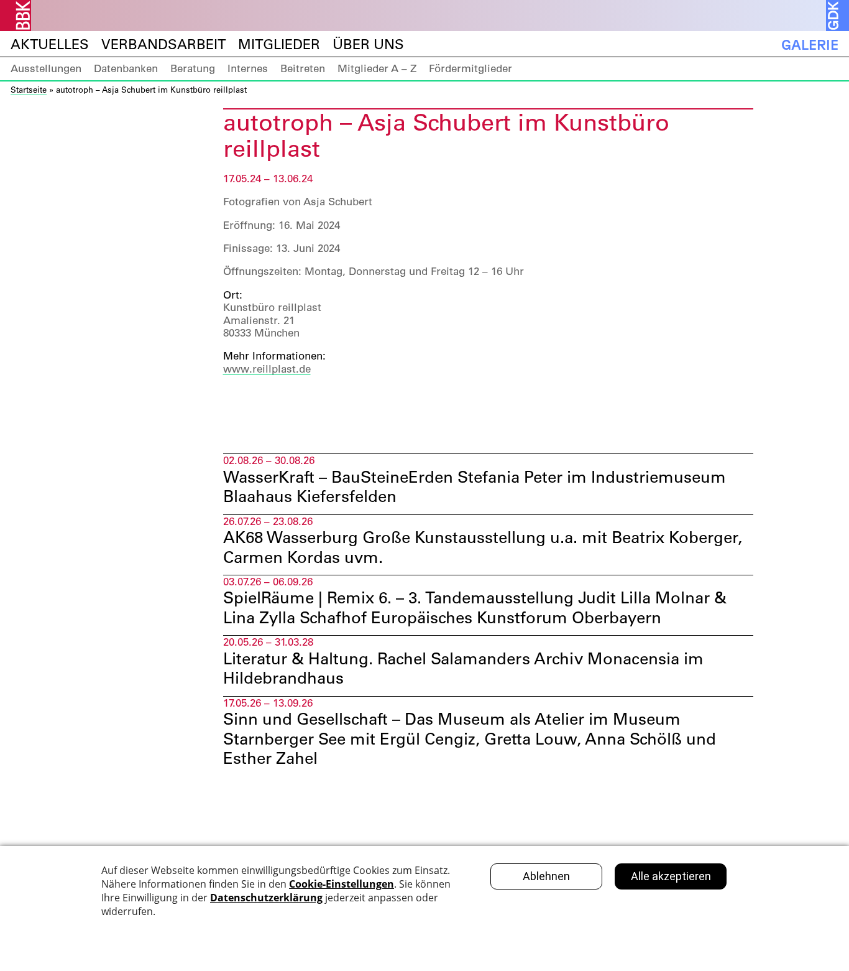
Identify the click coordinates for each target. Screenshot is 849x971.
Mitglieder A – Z (376, 68)
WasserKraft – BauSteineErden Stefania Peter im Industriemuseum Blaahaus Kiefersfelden (474, 486)
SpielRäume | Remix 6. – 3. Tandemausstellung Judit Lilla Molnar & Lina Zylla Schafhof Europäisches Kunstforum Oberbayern (475, 607)
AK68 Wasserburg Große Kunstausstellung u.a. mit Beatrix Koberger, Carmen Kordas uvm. (482, 547)
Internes (247, 68)
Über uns (368, 44)
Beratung (192, 68)
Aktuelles (50, 44)
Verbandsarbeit (163, 44)
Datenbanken (126, 68)
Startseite (29, 89)
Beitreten (302, 68)
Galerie (809, 44)
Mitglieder (279, 44)
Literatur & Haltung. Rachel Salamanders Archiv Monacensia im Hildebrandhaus (463, 668)
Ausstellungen (46, 68)
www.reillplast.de (267, 369)
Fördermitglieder (470, 68)
